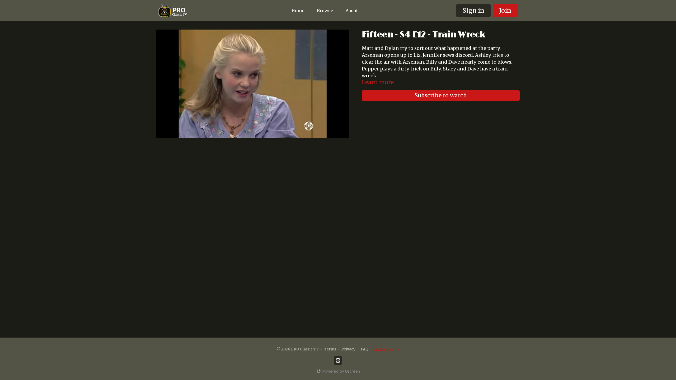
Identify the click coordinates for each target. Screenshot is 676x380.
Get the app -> (386, 349)
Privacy (348, 349)
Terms (330, 349)
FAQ (364, 349)
